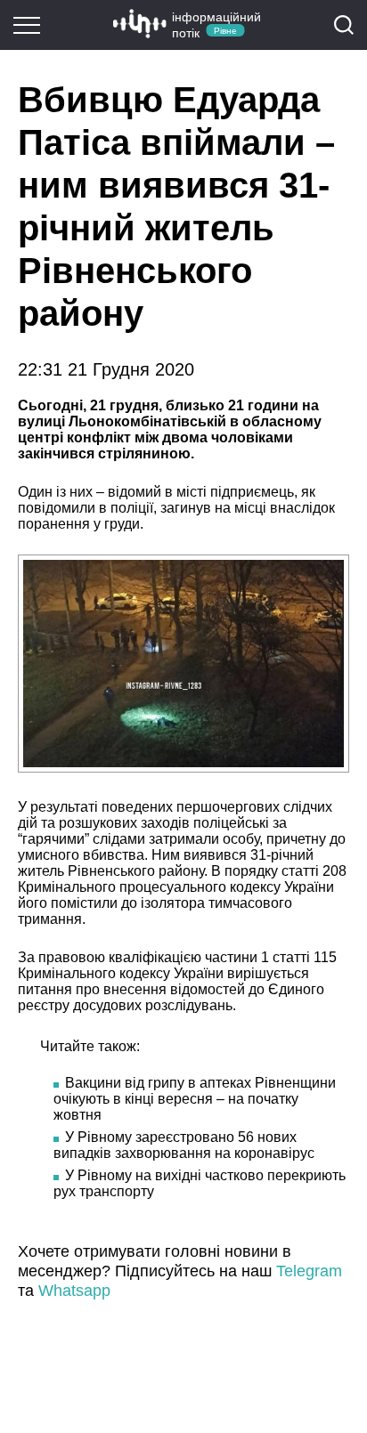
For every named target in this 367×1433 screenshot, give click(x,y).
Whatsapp (74, 1290)
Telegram (309, 1271)
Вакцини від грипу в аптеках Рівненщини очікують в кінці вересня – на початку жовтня (194, 1098)
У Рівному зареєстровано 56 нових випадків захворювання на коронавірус (183, 1145)
